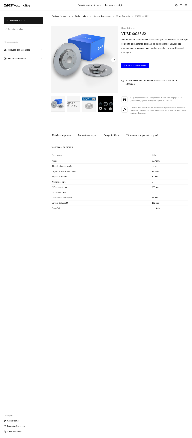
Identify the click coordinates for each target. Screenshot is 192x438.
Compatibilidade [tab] (111, 135)
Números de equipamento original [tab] (142, 135)
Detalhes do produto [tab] (61, 135)
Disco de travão (123, 16)
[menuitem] (90, 5)
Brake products (81, 16)
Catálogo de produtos (61, 16)
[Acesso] (186, 5)
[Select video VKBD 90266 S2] (105, 104)
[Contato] (181, 5)
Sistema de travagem (102, 16)
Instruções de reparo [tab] (87, 135)
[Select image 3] (89, 104)
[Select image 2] (73, 104)
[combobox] (23, 29)
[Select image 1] (58, 104)
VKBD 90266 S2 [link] (142, 16)
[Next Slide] (113, 59)
